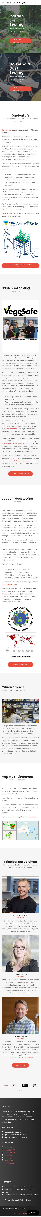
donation (5, 594)
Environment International (12, 443)
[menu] (2, 2)
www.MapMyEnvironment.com (24, 817)
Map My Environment (10, 584)
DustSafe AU (10, 1147)
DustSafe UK (10, 1152)
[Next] (36, 1086)
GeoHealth (29, 1057)
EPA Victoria (9, 1160)
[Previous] (4, 1086)
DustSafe (8, 1155)
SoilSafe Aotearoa (21, 461)
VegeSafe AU (10, 1150)
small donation (11, 429)
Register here (7, 213)
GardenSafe (6, 130)
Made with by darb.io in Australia (26, 1213)
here (12, 466)
